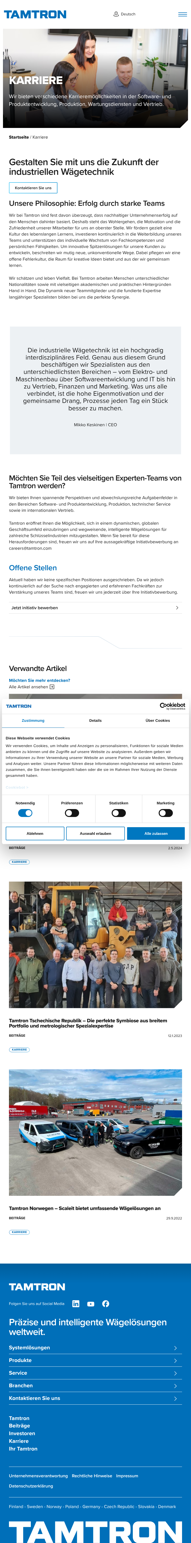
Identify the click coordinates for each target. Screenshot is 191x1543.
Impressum (127, 1476)
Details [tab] (95, 720)
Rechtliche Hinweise (92, 1476)
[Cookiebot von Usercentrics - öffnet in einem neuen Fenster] (163, 706)
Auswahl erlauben (95, 833)
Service (18, 1373)
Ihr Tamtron (23, 1449)
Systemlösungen (29, 1348)
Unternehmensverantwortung (38, 1476)
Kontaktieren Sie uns (33, 188)
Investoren (22, 1433)
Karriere (19, 1441)
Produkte (20, 1360)
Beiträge (19, 1426)
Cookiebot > (17, 788)
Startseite (19, 137)
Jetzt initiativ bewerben (34, 608)
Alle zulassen (156, 833)
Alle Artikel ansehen (28, 687)
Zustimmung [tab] (33, 720)
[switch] (72, 813)
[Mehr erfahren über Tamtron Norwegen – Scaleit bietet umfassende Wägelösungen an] (95, 1152)
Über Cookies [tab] (158, 720)
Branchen (21, 1386)
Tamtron (19, 1418)
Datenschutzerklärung (31, 1486)
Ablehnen (35, 833)
